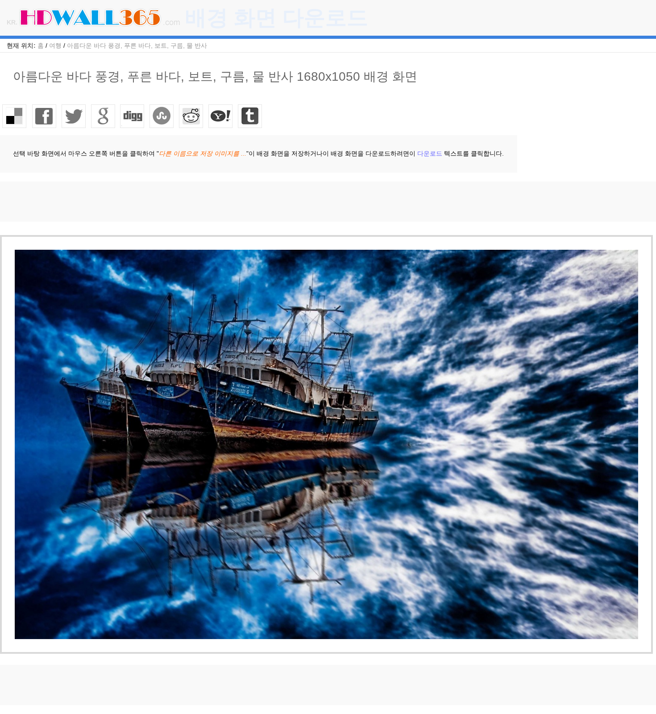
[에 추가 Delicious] (14, 116)
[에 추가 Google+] (103, 116)
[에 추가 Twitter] (73, 116)
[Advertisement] (162, 202)
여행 (55, 45)
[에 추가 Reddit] (191, 116)
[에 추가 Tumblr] (250, 116)
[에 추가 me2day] (221, 116)
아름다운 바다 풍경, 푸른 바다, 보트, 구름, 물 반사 (137, 45)
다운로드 (429, 153)
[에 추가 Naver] (162, 116)
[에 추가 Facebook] (44, 116)
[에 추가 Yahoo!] (132, 116)
